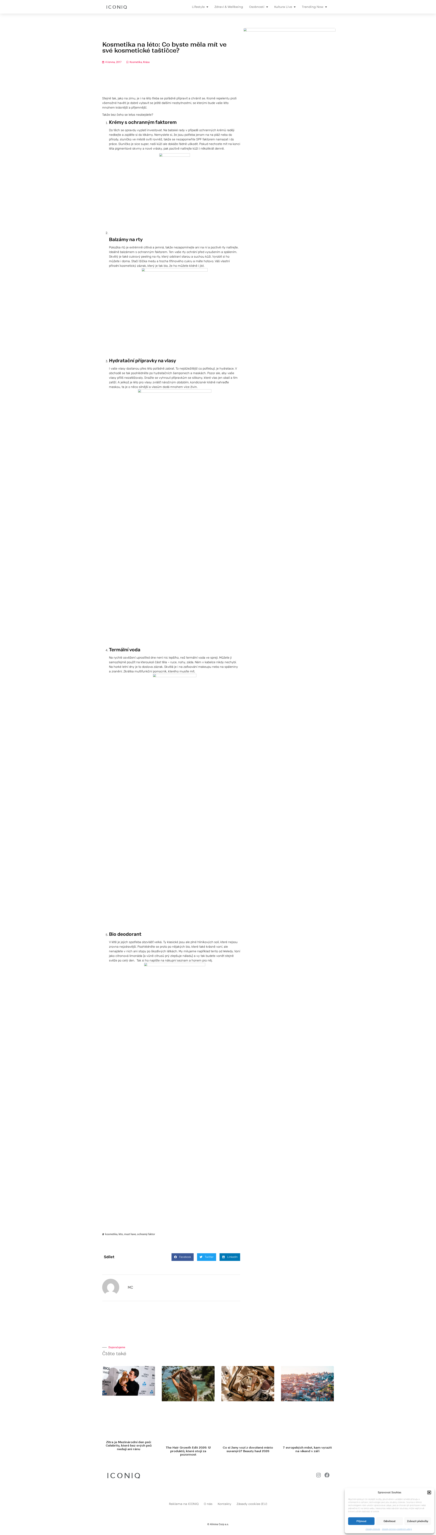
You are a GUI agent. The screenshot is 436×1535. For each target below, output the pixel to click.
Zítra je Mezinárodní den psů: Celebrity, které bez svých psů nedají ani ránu (129, 1445)
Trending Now (312, 7)
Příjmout (361, 1521)
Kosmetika (136, 62)
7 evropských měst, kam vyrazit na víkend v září (307, 1449)
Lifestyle (198, 7)
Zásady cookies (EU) (252, 1504)
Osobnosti (256, 7)
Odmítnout (389, 1521)
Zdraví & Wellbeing (228, 7)
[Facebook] (327, 1475)
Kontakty (224, 1504)
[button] (429, 1492)
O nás (208, 1504)
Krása (146, 62)
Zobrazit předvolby (417, 1521)
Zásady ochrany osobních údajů (397, 1529)
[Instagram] (318, 1475)
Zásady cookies (372, 1529)
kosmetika (111, 1234)
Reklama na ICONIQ (184, 1504)
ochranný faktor (146, 1234)
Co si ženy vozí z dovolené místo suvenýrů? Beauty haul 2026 (248, 1449)
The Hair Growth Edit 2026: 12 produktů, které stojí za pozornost (188, 1451)
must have (130, 1234)
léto (121, 1234)
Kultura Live (283, 7)
